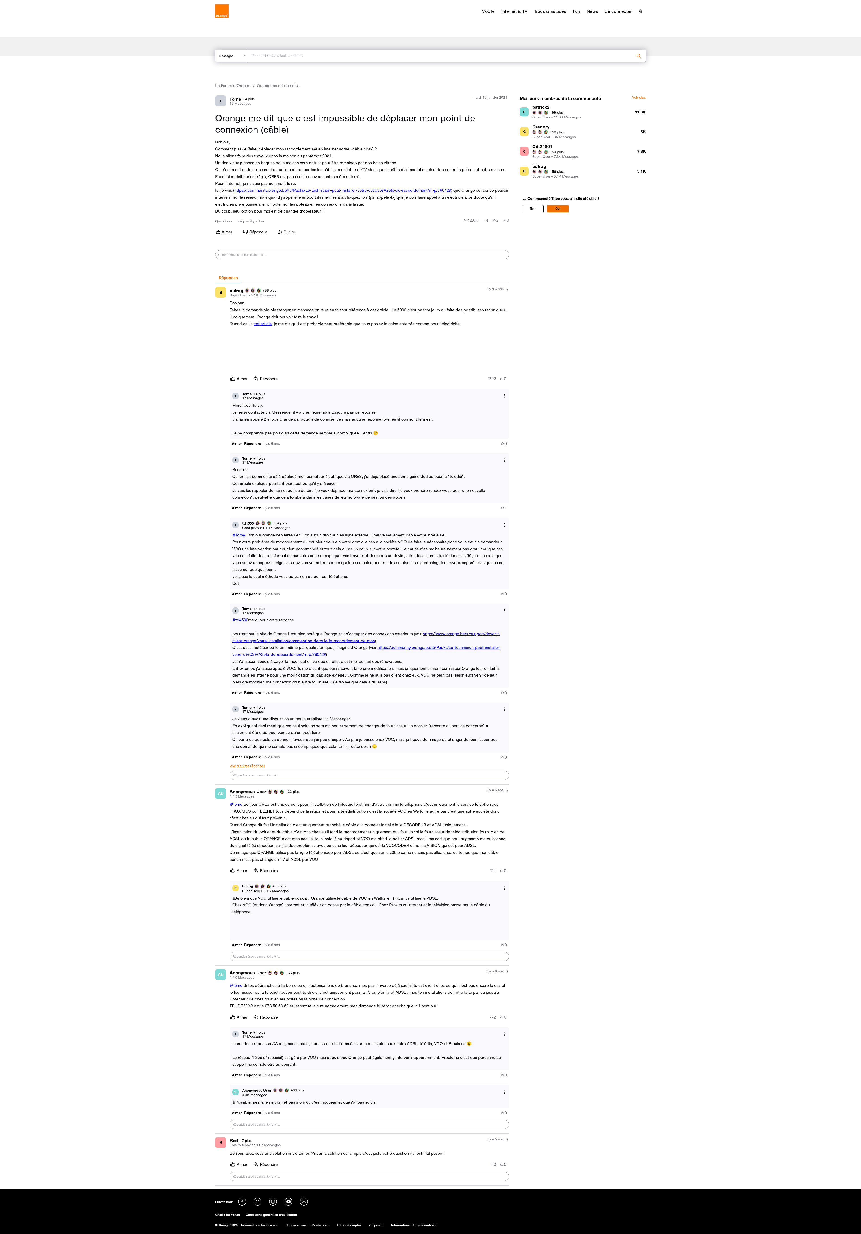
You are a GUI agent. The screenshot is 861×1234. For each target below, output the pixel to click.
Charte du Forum (227, 1215)
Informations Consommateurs (414, 1225)
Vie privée (376, 1225)
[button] (237, 443)
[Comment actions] (507, 289)
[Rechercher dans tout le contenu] (638, 56)
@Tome (238, 534)
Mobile (488, 11)
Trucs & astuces (550, 11)
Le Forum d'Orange (232, 85)
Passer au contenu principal (24, 3)
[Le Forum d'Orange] (222, 11)
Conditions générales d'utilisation (271, 1215)
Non (532, 208)
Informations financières (259, 1225)
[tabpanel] (362, 734)
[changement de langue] (640, 11)
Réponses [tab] (228, 277)
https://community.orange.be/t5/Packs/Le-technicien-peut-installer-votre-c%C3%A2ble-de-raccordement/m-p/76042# (342, 190)
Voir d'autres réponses (247, 766)
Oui (557, 208)
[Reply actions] (504, 396)
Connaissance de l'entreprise (307, 1225)
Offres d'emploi (349, 1225)
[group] (471, 220)
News (592, 11)
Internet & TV (514, 11)
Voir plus (639, 97)
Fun (576, 11)
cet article (263, 323)
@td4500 (240, 619)
